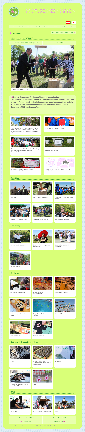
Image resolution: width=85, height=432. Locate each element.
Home (13, 26)
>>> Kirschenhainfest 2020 (58, 418)
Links (72, 26)
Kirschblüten (21, 26)
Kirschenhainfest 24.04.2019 (22, 38)
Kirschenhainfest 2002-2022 (63, 32)
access (55, 26)
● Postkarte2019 (59, 43)
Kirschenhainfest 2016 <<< (26, 418)
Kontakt (63, 26)
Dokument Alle (26, 422)
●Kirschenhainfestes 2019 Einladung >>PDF (25, 43)
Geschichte (38, 26)
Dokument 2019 (58, 422)
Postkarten (30, 26)
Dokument (46, 26)
